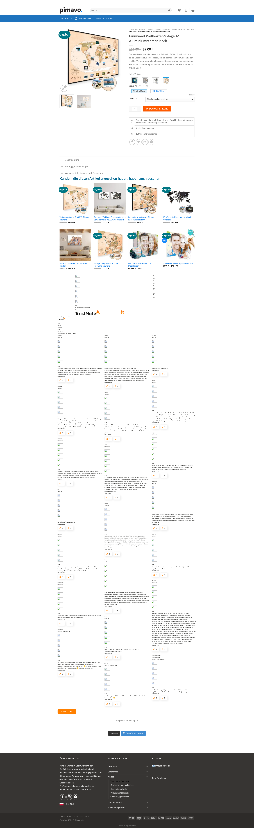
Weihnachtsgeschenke (119, 793)
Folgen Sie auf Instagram (135, 733)
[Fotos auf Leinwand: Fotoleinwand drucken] (75, 245)
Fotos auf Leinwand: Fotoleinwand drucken (73, 264)
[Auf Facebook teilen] (132, 142)
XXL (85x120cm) (158, 91)
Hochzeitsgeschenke (118, 789)
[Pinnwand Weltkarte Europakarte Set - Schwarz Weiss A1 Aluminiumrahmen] (110, 198)
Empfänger (113, 772)
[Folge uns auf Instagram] (69, 797)
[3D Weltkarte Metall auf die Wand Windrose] (178, 198)
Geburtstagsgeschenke (119, 797)
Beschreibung (72, 160)
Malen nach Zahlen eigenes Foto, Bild (178, 264)
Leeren (191, 95)
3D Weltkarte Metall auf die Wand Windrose (177, 218)
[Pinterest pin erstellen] (151, 142)
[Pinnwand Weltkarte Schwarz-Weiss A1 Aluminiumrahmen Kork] (155, 80)
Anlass (111, 777)
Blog (98, 18)
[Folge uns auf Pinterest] (75, 797)
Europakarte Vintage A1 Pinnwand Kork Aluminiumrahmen (142, 218)
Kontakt (107, 18)
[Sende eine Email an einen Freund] (145, 142)
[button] (65, 319)
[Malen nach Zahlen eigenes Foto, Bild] (178, 245)
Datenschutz (72, 816)
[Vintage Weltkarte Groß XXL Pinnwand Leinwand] (75, 198)
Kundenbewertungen (82, 307)
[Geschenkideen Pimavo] (73, 10)
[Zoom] (63, 88)
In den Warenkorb (157, 109)
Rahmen (133, 99)
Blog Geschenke (159, 778)
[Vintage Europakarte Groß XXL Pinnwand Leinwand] (110, 245)
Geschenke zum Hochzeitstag (122, 785)
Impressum (85, 816)
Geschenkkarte (86, 18)
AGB (63, 816)
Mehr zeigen (66, 711)
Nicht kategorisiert (116, 808)
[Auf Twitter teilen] (139, 142)
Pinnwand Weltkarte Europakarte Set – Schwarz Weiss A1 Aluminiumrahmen (110, 218)
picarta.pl (70, 804)
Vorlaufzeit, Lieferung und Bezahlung (84, 173)
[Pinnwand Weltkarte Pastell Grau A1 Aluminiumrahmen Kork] (145, 80)
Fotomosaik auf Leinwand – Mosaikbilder (139, 264)
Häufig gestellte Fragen (77, 166)
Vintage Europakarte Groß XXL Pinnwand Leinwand (106, 264)
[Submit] (169, 10)
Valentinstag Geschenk (119, 781)
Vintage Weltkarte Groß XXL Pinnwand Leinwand (75, 218)
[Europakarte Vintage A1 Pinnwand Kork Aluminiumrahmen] (144, 198)
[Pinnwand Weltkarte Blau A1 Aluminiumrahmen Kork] (134, 80)
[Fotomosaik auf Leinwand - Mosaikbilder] (144, 245)
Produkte (66, 18)
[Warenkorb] (192, 10)
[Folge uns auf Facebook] (63, 797)
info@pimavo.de (162, 766)
